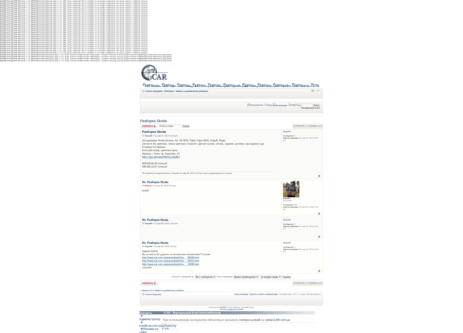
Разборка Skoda (153, 121)
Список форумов (154, 91)
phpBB (222, 307)
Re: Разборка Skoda (155, 182)
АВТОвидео (184, 85)
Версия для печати (313, 90)
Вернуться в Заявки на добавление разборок (163, 290)
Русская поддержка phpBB (231, 309)
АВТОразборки (232, 85)
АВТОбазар (215, 85)
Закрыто (144, 125)
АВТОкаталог (301, 85)
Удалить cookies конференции (263, 294)
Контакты (145, 312)
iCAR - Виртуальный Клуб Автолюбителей (192, 312)
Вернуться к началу (319, 175)
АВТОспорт (199, 85)
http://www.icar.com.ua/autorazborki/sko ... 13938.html (170, 264)
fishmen (148, 186)
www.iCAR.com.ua (278, 319)
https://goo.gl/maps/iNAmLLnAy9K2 (161, 157)
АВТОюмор (265, 85)
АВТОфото (169, 85)
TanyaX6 (148, 136)
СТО (315, 85)
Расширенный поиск (310, 108)
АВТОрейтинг (282, 85)
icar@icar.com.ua (150, 325)
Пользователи (256, 105)
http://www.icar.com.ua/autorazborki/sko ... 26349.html (170, 257)
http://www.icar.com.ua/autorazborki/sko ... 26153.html (170, 260)
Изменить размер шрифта (318, 90)
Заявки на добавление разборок (192, 91)
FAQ (293, 105)
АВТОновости (152, 85)
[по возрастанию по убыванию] (276, 277)
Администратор (149, 319)
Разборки (169, 91)
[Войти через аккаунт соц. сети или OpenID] (280, 105)
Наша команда (241, 294)
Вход (269, 105)
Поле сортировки (225, 277)
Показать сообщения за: (183, 277)
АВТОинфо (249, 85)
